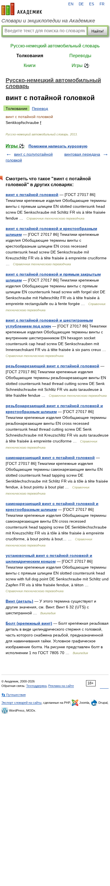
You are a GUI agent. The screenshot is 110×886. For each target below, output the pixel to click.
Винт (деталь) (19, 601)
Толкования (29, 55)
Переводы (80, 55)
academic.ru (21, 9)
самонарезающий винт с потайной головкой (50, 457)
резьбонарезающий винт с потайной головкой (52, 366)
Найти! (97, 31)
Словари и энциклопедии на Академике (48, 21)
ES (91, 4)
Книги (30, 65)
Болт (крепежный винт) (29, 623)
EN (70, 4)
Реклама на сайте (61, 685)
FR (102, 4)
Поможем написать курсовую (57, 146)
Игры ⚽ (80, 65)
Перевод (40, 108)
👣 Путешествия (13, 694)
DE (81, 4)
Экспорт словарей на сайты (21, 702)
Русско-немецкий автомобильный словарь (55, 45)
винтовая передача (82, 154)
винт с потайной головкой (32, 194)
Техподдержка (36, 685)
